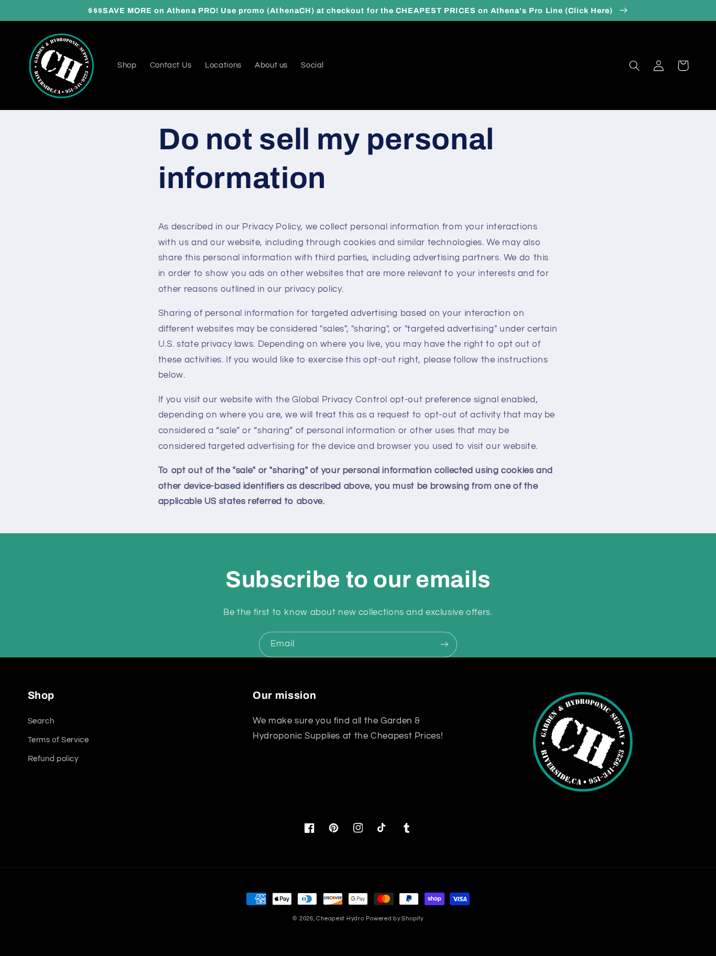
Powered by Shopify (394, 918)
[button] (635, 65)
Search (41, 721)
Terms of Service (58, 740)
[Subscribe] (444, 644)
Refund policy (53, 759)
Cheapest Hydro (340, 918)
